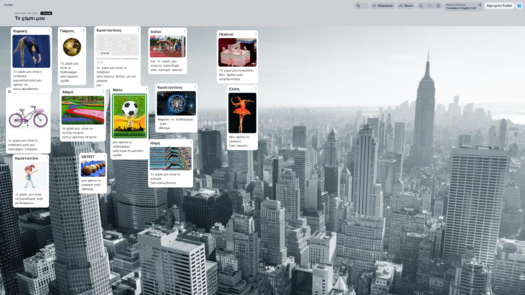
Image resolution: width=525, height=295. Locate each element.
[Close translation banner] (480, 5)
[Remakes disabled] (430, 5)
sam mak (20, 13)
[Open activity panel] (421, 5)
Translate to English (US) (461, 8)
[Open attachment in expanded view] (129, 116)
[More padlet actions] (438, 5)
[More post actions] (146, 89)
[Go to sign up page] (519, 5)
